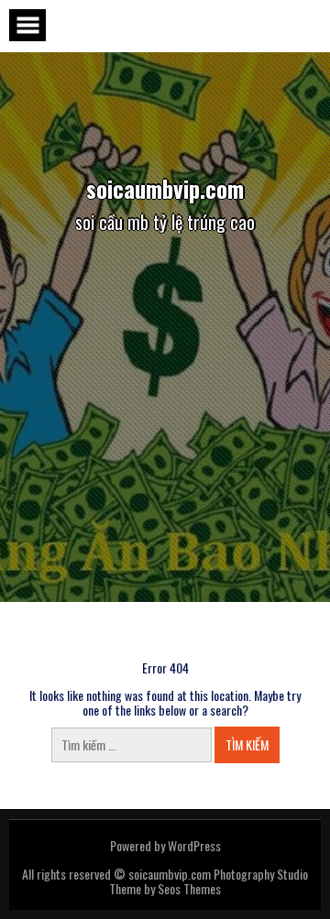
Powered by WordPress (165, 845)
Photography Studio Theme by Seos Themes (208, 881)
